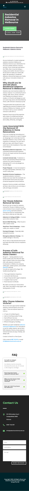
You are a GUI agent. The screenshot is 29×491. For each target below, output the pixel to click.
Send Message (19, 463)
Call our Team (14, 32)
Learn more (10, 28)
